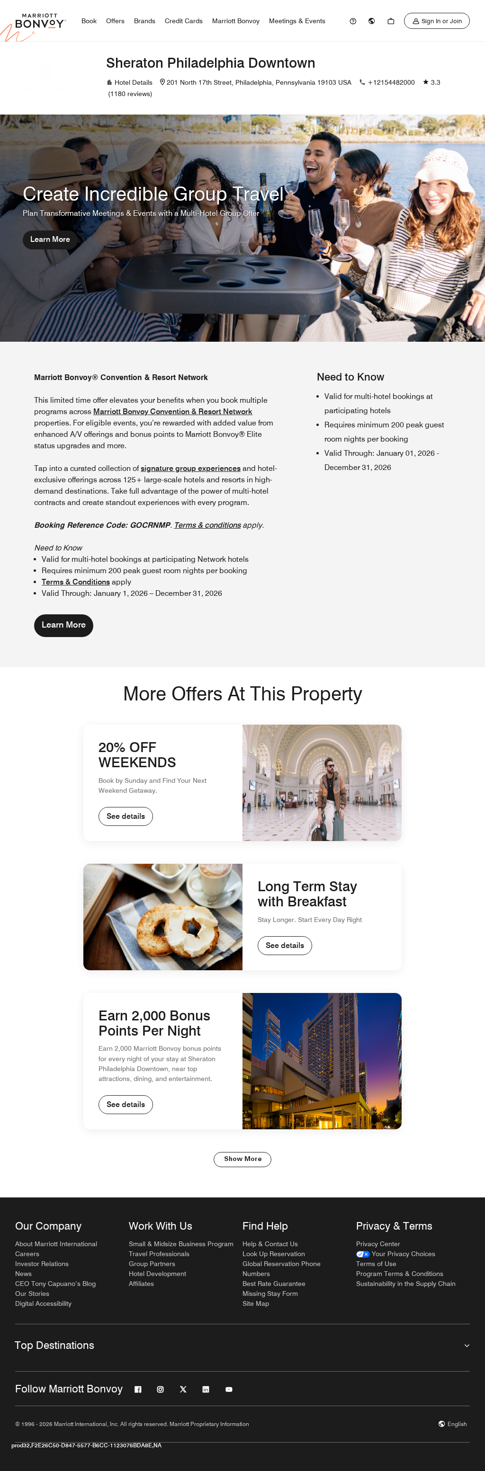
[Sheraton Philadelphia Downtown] (43, 78)
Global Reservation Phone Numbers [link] (281, 1268)
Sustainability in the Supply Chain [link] (406, 1283)
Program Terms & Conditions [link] (399, 1273)
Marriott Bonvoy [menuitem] (236, 21)
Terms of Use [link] (376, 1263)
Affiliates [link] (141, 1283)
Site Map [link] (255, 1303)
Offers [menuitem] (115, 21)
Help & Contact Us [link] (270, 1244)
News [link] (23, 1273)
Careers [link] (27, 1254)
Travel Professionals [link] (159, 1254)
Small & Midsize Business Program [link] (181, 1244)
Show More (242, 1159)
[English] (371, 21)
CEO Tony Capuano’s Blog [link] (55, 1283)
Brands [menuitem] (144, 21)
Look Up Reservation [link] (273, 1254)
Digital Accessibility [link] (43, 1303)
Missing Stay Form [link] (270, 1293)
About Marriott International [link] (56, 1244)
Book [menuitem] (89, 21)
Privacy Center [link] (378, 1244)
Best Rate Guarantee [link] (273, 1283)
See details (126, 816)
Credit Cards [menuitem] (184, 21)
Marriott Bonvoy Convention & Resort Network (172, 411)
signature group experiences (191, 468)
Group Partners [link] (152, 1263)
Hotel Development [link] (157, 1273)
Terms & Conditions (76, 581)
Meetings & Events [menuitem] (297, 21)
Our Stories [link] (32, 1293)
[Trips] (390, 21)
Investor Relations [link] (42, 1263)
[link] (353, 21)
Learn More (50, 239)
